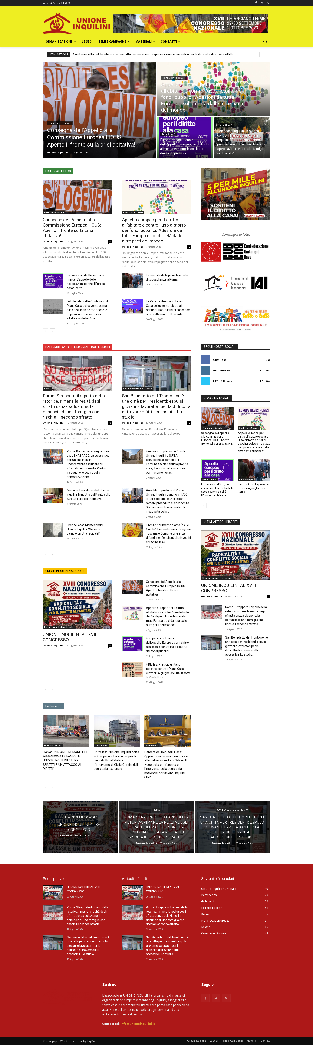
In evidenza (168, 134)
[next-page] (52, 331)
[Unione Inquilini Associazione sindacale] (77, 23)
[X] (267, 3)
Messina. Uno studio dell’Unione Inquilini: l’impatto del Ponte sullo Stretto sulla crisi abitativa (88, 494)
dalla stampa (209, 479)
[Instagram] (261, 3)
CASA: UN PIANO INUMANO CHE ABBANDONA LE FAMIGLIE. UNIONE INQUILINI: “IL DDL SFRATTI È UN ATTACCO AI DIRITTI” (65, 760)
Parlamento (101, 745)
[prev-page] (45, 331)
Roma (47, 388)
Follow (265, 370)
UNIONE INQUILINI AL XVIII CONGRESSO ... (70, 637)
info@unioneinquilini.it (138, 1024)
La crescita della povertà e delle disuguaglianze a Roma (254, 488)
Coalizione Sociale (60, 123)
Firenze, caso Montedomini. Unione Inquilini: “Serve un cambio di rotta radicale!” (85, 529)
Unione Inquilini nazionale (58, 627)
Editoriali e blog (52, 745)
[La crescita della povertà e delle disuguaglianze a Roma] (132, 280)
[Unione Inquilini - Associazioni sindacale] (67, 996)
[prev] (257, 54)
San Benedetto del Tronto (137, 388)
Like (267, 359)
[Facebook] (256, 3)
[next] (263, 54)
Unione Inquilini (53, 241)
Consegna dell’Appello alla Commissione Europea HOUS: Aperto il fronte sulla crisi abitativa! (72, 227)
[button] (265, 41)
